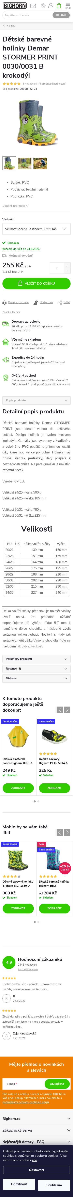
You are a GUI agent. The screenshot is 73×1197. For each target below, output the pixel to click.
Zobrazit (18, 788)
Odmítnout (19, 1184)
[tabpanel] (18, 756)
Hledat (61, 15)
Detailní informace (13, 206)
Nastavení (36, 1170)
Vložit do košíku (40, 283)
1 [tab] (35, 801)
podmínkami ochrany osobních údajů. (25, 1102)
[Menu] (67, 5)
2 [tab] (38, 801)
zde (34, 1160)
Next (67, 710)
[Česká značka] (18, 736)
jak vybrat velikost (29, 646)
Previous (60, 710)
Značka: (11, 312)
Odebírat (57, 1084)
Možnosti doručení (21, 256)
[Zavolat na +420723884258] (43, 5)
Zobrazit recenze (28, 969)
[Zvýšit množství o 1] (67, 265)
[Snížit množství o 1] (67, 271)
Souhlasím (54, 1185)
